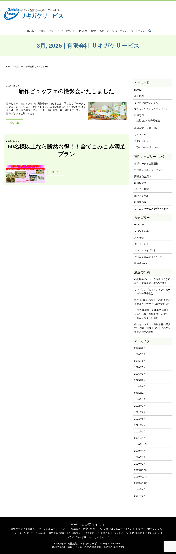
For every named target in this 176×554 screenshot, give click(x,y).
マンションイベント (145, 250)
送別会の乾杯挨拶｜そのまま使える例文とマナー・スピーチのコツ (152, 301)
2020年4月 (140, 450)
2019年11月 (140, 476)
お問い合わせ (97, 31)
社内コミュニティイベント (148, 170)
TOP (8, 66)
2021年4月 (140, 425)
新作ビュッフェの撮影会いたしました (66, 91)
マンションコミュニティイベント (152, 109)
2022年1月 (140, 405)
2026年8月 (140, 348)
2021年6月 (140, 412)
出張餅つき (140, 202)
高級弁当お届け (142, 176)
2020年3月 (140, 457)
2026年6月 (140, 361)
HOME (30, 31)
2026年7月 (140, 354)
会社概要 (40, 31)
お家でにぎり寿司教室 (148, 120)
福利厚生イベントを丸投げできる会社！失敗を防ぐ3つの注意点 (152, 281)
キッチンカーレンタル (146, 102)
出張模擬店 (140, 182)
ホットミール (141, 195)
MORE (14, 122)
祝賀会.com (140, 263)
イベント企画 (141, 231)
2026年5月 (140, 367)
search (149, 30)
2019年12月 (140, 470)
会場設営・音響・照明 (146, 128)
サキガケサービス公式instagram (151, 208)
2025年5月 (140, 386)
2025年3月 (140, 399)
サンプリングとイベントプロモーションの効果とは (152, 291)
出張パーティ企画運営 (146, 163)
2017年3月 (140, 496)
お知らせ (139, 237)
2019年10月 (140, 483)
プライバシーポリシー (118, 31)
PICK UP (83, 31)
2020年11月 (140, 444)
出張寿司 (139, 115)
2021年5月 (140, 418)
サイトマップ (138, 31)
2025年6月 (140, 380)
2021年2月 (140, 431)
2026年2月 (140, 373)
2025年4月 (140, 393)
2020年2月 (140, 463)
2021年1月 (140, 438)
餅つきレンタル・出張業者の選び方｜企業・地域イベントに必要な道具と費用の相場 (152, 328)
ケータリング (68, 31)
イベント (52, 31)
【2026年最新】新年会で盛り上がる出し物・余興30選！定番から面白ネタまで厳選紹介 (151, 314)
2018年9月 (140, 489)
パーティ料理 (141, 189)
